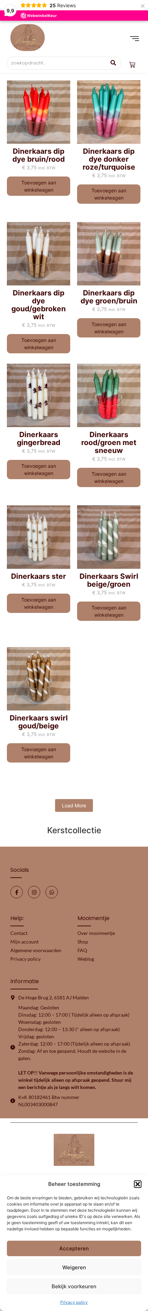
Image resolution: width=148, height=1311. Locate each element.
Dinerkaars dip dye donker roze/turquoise (109, 159)
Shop (82, 942)
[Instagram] (34, 892)
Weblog (85, 959)
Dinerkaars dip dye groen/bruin (109, 297)
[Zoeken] (113, 63)
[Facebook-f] (16, 892)
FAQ (82, 950)
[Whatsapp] (51, 892)
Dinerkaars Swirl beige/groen (109, 580)
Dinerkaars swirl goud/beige (39, 722)
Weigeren (74, 1267)
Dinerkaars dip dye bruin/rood (38, 155)
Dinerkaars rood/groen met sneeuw (108, 442)
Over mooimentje (96, 933)
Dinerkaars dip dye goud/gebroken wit (38, 305)
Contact (19, 933)
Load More (74, 805)
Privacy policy (74, 1302)
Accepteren (74, 1248)
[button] (137, 1184)
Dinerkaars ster (38, 576)
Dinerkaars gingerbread (38, 438)
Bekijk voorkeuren (74, 1286)
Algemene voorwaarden (35, 950)
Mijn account (24, 942)
